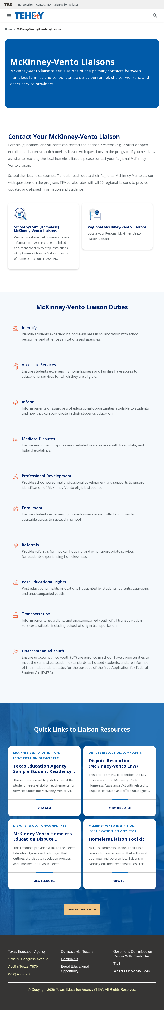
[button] (9, 15)
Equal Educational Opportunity (75, 968)
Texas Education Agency (27, 951)
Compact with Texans (77, 951)
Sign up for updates (66, 4)
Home (8, 29)
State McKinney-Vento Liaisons (117, 226)
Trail (116, 963)
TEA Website (25, 4)
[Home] (30, 15)
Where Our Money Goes (131, 971)
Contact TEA (43, 4)
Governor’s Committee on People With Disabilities (132, 954)
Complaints (69, 958)
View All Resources (82, 909)
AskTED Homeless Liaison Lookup (43, 236)
